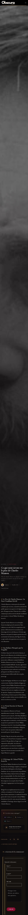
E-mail (9, 874)
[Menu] (25, 2)
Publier (11, 909)
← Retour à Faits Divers (9, 844)
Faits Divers (12, 564)
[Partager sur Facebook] (10, 839)
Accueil (3, 564)
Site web (9, 881)
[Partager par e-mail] (18, 839)
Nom (8, 866)
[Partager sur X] (14, 839)
